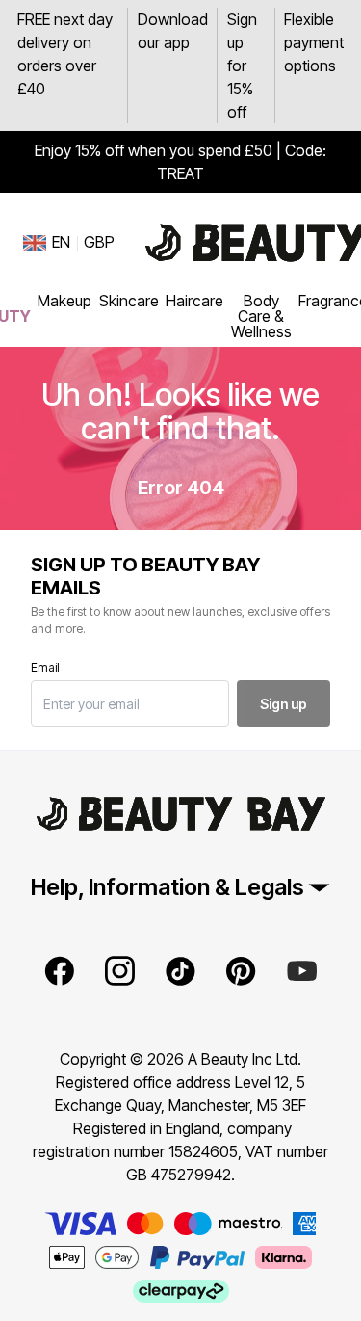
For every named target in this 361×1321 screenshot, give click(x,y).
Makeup (64, 300)
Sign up (283, 704)
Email (45, 667)
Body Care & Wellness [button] (261, 316)
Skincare (129, 300)
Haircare (194, 300)
